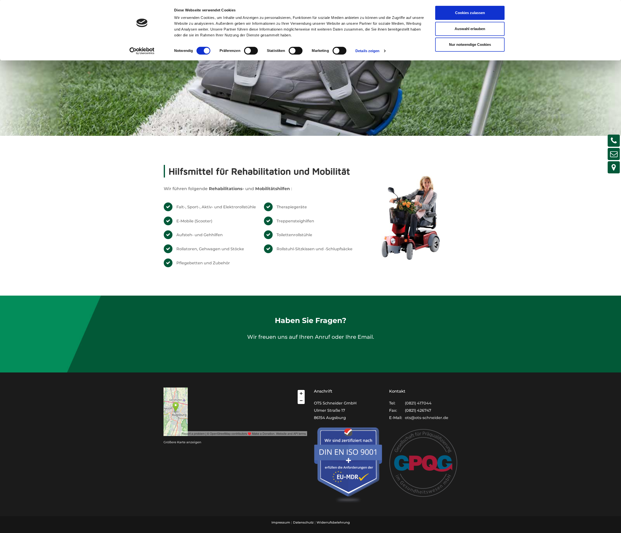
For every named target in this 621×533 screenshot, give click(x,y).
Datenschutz (303, 522)
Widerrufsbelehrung (333, 522)
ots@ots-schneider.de (426, 417)
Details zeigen (367, 51)
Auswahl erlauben (470, 29)
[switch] (251, 51)
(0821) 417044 (418, 403)
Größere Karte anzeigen (182, 442)
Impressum (280, 522)
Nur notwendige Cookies (470, 44)
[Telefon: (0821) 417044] (614, 141)
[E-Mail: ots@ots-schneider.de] (614, 154)
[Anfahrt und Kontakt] (614, 167)
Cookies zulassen (470, 13)
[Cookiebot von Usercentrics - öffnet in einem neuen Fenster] (142, 51)
